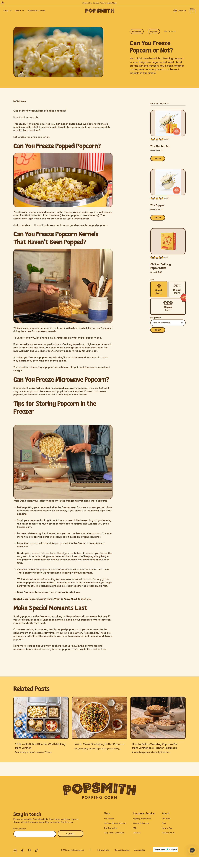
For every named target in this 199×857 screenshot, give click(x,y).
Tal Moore (21, 101)
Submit (70, 833)
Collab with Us (168, 832)
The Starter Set (160, 146)
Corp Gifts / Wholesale (114, 832)
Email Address (19, 829)
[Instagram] (14, 850)
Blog (164, 823)
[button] (192, 850)
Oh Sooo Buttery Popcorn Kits (160, 266)
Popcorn (153, 31)
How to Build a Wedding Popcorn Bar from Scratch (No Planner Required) (155, 746)
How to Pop (167, 828)
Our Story (166, 818)
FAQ (134, 828)
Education (136, 31)
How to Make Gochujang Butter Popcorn (99, 744)
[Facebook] (22, 850)
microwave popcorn (75, 388)
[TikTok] (36, 850)
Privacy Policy (103, 850)
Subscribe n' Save (36, 10)
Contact (136, 832)
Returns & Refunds (141, 823)
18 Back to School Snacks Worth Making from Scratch (40, 746)
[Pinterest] (29, 850)
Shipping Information (142, 818)
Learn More (112, 3)
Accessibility (139, 850)
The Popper (157, 205)
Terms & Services (122, 850)
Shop (5, 10)
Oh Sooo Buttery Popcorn (115, 823)
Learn (18, 10)
